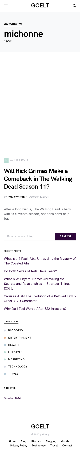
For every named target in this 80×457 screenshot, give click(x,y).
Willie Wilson (16, 196)
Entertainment (19, 337)
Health (13, 345)
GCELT (40, 5)
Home (12, 441)
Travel (13, 373)
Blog (23, 441)
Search (65, 236)
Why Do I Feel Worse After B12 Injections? (35, 309)
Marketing (16, 359)
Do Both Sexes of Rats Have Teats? (30, 271)
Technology (18, 366)
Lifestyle (15, 352)
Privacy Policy (18, 445)
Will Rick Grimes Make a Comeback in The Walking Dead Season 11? (38, 179)
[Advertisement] (40, 105)
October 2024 (12, 398)
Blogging (15, 330)
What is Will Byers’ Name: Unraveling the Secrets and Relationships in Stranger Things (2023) (37, 283)
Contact (67, 445)
